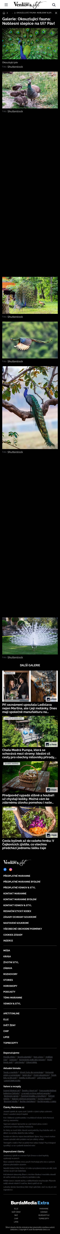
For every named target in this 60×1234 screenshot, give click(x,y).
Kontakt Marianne (14, 893)
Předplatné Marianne (16, 876)
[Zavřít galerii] (56, 13)
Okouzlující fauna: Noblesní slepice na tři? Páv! (34, 13)
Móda (6, 950)
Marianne (43, 1209)
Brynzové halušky (11, 1101)
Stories (8, 980)
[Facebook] (5, 869)
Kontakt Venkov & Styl (17, 905)
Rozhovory (10, 974)
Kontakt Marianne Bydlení (19, 899)
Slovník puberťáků (24, 1057)
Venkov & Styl (12, 1003)
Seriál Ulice (26, 1075)
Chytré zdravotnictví (41, 1075)
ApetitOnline (11, 1013)
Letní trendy (19, 1062)
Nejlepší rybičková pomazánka (23, 1099)
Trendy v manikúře (10, 1072)
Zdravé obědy (31, 1062)
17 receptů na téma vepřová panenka (35, 1093)
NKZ (16, 1215)
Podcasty (9, 992)
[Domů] (30, 4)
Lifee (6, 1037)
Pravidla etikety (9, 1057)
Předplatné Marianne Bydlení (21, 881)
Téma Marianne (12, 997)
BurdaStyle (44, 1215)
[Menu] (6, 5)
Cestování (13, 1060)
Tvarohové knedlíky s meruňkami (33, 1096)
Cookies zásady (13, 935)
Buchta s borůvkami (27, 1101)
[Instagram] (10, 869)
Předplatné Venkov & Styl (19, 887)
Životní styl (11, 962)
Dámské (43, 1212)
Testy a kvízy (38, 1057)
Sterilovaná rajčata (11, 1096)
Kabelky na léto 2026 (27, 1078)
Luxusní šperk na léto (12, 1081)
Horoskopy (10, 986)
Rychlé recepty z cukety (46, 1101)
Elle (6, 1019)
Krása (7, 956)
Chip (6, 1031)
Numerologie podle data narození (32, 1060)
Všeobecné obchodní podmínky (22, 929)
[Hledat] (54, 4)
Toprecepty (10, 1043)
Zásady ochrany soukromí (19, 917)
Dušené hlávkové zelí (11, 1091)
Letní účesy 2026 (43, 1078)
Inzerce (8, 940)
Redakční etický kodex (17, 911)
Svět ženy (9, 1025)
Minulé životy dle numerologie (31, 1072)
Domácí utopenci (44, 1099)
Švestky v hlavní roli (29, 1091)
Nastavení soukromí (16, 923)
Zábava (7, 968)
